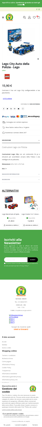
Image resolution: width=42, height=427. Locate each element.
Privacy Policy (24, 266)
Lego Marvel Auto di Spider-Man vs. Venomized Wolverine (11, 214)
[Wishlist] (34, 17)
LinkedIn (11, 108)
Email (18, 108)
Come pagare (6, 361)
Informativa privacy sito (10, 380)
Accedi (4, 342)
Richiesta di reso (7, 358)
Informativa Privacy (8, 364)
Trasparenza (6, 371)
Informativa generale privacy (11, 377)
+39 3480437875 (22, 302)
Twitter (7, 108)
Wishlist (4, 345)
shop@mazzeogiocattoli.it (23, 310)
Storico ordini (6, 348)
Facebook (3, 108)
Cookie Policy (6, 367)
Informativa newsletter (9, 374)
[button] (38, 59)
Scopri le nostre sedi (21, 328)
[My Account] (29, 17)
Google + (14, 108)
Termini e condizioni (8, 355)
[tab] (21, 140)
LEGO (4, 70)
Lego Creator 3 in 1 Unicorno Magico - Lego (31, 214)
